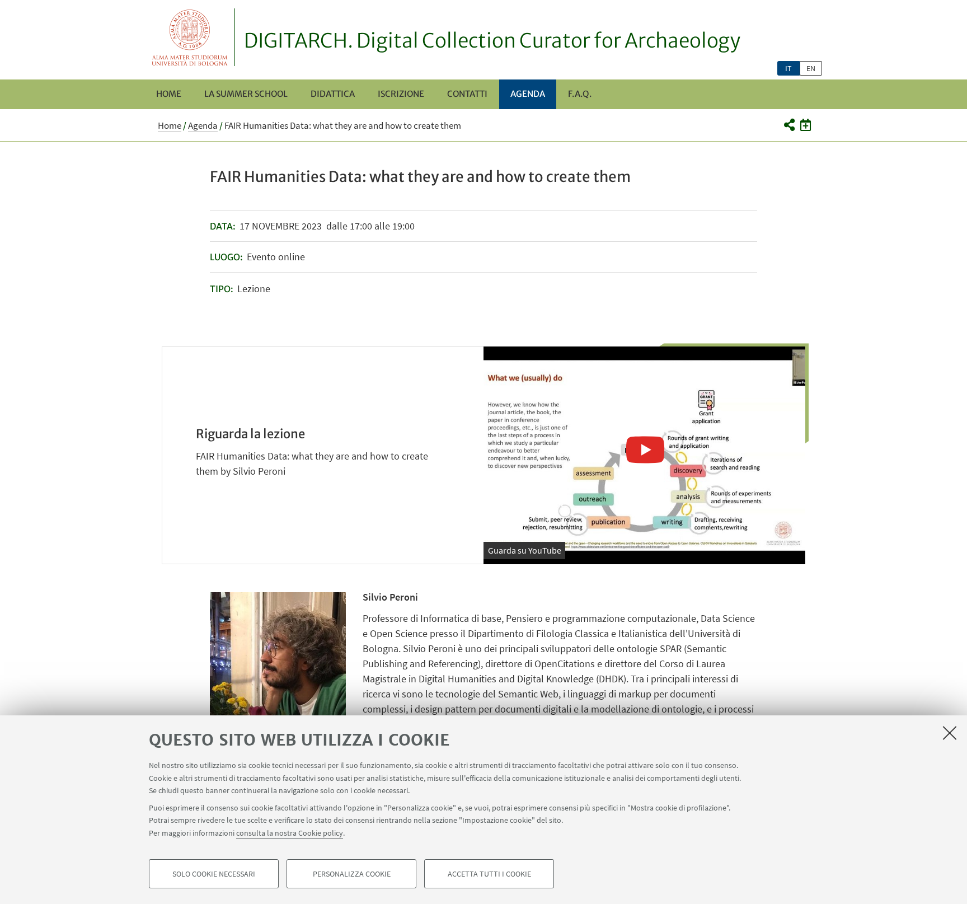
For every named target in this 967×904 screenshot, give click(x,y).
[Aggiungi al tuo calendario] (805, 125)
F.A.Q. (580, 93)
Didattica (333, 93)
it (788, 68)
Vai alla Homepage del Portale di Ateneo (190, 37)
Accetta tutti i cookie (489, 874)
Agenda (527, 93)
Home (168, 93)
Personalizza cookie (352, 874)
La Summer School (246, 93)
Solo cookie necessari (213, 874)
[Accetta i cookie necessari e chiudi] (950, 733)
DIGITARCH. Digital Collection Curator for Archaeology (492, 41)
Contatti (467, 93)
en (810, 68)
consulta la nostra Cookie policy (289, 832)
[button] (789, 125)
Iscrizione (401, 93)
